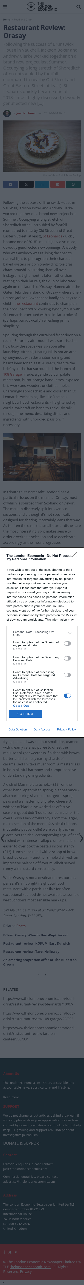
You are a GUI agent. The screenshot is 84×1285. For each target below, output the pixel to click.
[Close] (76, 556)
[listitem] (42, 633)
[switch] (67, 643)
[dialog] (42, 643)
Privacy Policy (66, 729)
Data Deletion (17, 729)
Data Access (42, 729)
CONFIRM (25, 714)
